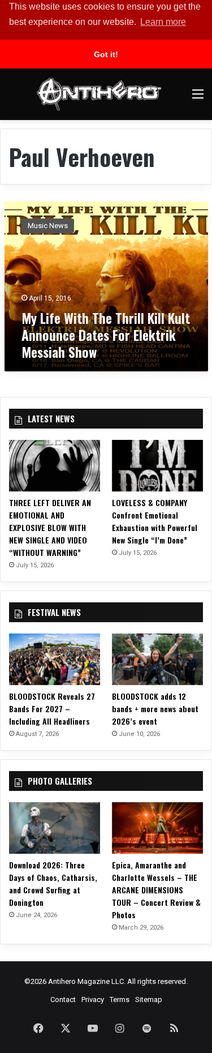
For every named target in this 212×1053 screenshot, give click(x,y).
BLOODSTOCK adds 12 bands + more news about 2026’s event (155, 708)
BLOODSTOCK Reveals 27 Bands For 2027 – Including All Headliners (52, 708)
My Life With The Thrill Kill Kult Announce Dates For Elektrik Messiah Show (105, 334)
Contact (63, 999)
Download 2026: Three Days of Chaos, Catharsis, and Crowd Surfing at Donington (53, 883)
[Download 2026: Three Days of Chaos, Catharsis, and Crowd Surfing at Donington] (54, 828)
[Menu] (198, 98)
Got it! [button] (106, 54)
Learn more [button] (163, 22)
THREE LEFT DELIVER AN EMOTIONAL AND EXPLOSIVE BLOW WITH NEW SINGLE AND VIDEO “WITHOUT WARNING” (50, 527)
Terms (119, 999)
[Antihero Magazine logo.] (99, 94)
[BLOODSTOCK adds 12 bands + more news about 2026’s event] (157, 659)
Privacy (92, 999)
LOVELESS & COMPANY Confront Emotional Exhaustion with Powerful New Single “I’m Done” (154, 521)
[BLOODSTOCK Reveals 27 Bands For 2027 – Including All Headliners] (54, 659)
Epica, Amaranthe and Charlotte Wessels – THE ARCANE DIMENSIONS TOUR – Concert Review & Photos (156, 890)
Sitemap (148, 999)
